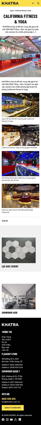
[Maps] (15, 420)
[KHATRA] (10, 3)
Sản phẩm (6, 339)
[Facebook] (3, 420)
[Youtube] (11, 420)
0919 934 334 (16, 367)
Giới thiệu (6, 345)
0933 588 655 (16, 365)
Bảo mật (5, 347)
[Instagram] (7, 420)
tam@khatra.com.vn (11, 402)
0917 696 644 (16, 382)
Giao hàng (6, 337)
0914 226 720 (15, 387)
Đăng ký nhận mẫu (13, 408)
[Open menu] (38, 3)
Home (12, 10)
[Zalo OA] (19, 420)
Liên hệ (5, 350)
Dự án (4, 342)
